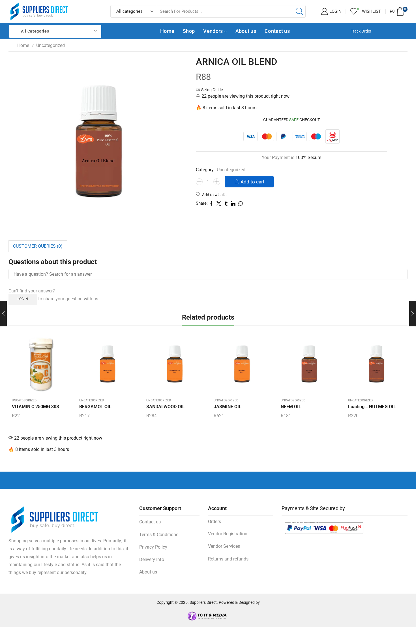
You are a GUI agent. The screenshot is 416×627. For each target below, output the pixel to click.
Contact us (277, 31)
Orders (214, 521)
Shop (189, 31)
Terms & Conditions (158, 534)
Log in (23, 299)
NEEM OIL (291, 406)
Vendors (213, 31)
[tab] (37, 246)
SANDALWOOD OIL (165, 406)
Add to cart (253, 182)
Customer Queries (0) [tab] (38, 246)
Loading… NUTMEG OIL (372, 406)
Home (167, 31)
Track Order (361, 31)
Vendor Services (224, 546)
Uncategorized (50, 45)
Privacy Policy (153, 547)
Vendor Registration (227, 533)
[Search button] (299, 11)
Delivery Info (151, 559)
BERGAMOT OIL (95, 406)
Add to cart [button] (40, 366)
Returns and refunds (228, 559)
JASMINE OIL (227, 406)
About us (245, 31)
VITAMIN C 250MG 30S (35, 406)
